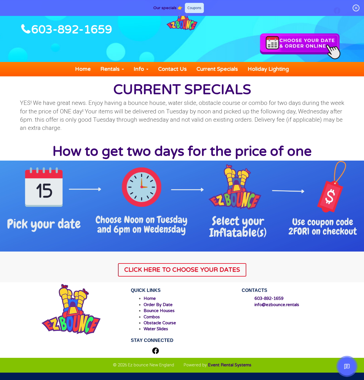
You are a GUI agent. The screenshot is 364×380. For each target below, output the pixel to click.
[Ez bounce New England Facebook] (155, 351)
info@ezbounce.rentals (277, 304)
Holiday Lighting (268, 69)
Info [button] (140, 69)
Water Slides (156, 328)
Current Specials (217, 69)
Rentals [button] (110, 69)
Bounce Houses (159, 310)
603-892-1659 (71, 29)
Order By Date (158, 304)
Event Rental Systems (229, 364)
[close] (356, 8)
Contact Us (172, 69)
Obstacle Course (160, 322)
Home (83, 69)
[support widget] (347, 366)
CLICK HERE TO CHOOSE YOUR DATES (182, 269)
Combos (152, 316)
